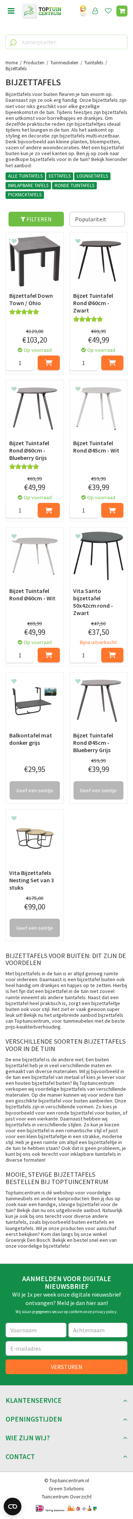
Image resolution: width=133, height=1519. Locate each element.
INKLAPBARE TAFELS (28, 185)
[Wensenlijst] (108, 11)
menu (11, 11)
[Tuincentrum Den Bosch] (41, 11)
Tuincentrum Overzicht (67, 1496)
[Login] (95, 11)
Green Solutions (66, 1488)
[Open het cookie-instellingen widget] (12, 1506)
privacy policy (104, 1311)
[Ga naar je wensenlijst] (110, 11)
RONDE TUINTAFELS (74, 185)
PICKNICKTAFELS (24, 195)
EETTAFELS (60, 176)
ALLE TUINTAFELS (25, 176)
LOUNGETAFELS (92, 176)
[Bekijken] (121, 11)
